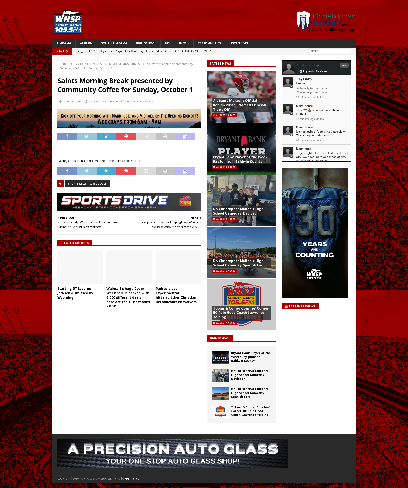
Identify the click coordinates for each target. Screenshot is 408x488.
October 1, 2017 (73, 101)
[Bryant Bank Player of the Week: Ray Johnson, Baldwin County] (220, 357)
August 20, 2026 (225, 270)
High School (146, 43)
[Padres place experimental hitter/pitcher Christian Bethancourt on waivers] (178, 267)
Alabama (63, 43)
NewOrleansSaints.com (103, 101)
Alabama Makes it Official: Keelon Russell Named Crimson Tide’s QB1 (239, 105)
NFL (167, 43)
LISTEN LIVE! (239, 43)
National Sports (88, 64)
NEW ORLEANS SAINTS (139, 101)
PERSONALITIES (209, 43)
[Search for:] (329, 51)
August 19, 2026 (225, 322)
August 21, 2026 (225, 218)
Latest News (220, 63)
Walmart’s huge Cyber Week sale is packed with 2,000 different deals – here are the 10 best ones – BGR (128, 297)
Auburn (86, 43)
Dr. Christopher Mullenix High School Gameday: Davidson (238, 211)
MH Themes (132, 478)
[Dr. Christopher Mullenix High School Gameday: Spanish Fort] (220, 393)
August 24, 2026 (225, 115)
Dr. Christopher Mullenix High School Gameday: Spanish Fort (238, 263)
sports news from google (87, 183)
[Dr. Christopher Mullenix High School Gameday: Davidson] (220, 375)
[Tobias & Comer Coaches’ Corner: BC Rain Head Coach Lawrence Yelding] (220, 411)
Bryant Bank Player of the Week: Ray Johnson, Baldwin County (240, 159)
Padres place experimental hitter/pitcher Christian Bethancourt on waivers (176, 295)
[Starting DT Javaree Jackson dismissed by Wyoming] (80, 267)
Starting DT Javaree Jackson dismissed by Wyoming (75, 293)
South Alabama (114, 43)
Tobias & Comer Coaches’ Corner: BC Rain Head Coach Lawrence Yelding (241, 313)
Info (182, 43)
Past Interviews (302, 306)
